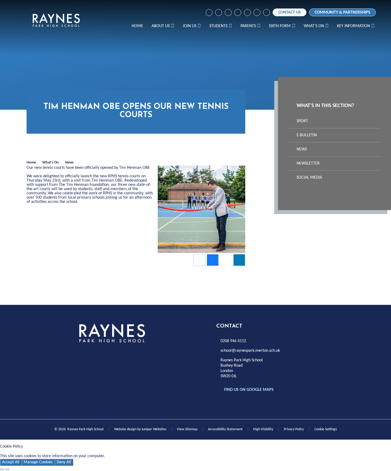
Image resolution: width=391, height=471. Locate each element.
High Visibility (263, 429)
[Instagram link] (218, 12)
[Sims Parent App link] (256, 12)
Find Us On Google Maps (249, 390)
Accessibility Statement (225, 429)
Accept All (10, 462)
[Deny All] (7, 469)
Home (31, 163)
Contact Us (289, 12)
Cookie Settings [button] (325, 429)
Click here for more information (133, 456)
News (69, 163)
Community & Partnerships (342, 12)
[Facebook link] (209, 12)
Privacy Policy (294, 429)
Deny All (64, 462)
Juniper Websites (154, 429)
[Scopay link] (237, 12)
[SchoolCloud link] (247, 12)
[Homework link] (228, 12)
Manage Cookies (38, 462)
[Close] (2, 469)
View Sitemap (187, 429)
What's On (50, 163)
